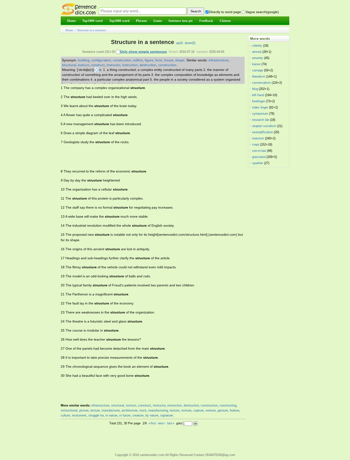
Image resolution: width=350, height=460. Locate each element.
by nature (151, 415)
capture (198, 410)
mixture (186, 410)
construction (122, 60)
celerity (257, 45)
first (152, 423)
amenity (257, 58)
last (170, 423)
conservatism (261, 82)
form (158, 60)
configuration (101, 60)
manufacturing (158, 410)
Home (69, 30)
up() (179, 43)
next (161, 423)
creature (138, 415)
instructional (69, 410)
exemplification (262, 132)
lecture (95, 410)
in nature (111, 415)
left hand (258, 95)
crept (255, 144)
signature (166, 415)
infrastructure (219, 60)
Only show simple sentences (143, 52)
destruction (148, 65)
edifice (138, 60)
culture (65, 415)
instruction (130, 65)
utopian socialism (264, 126)
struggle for (96, 415)
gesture (223, 410)
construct (98, 65)
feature (234, 410)
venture (210, 410)
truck (143, 410)
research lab (260, 120)
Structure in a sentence (91, 30)
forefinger (258, 101)
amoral (256, 52)
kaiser (256, 64)
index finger (260, 107)
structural (69, 65)
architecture (129, 410)
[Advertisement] (147, 156)
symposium (260, 113)
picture (84, 410)
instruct (83, 65)
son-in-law (259, 150)
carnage (257, 70)
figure (149, 60)
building (84, 60)
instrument (79, 415)
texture (174, 410)
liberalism (258, 76)
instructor (113, 65)
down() (190, 43)
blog (255, 89)
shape (180, 60)
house (168, 60)
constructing (228, 405)
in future (124, 415)
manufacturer (111, 410)
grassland (258, 157)
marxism (258, 138)
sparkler (257, 163)
